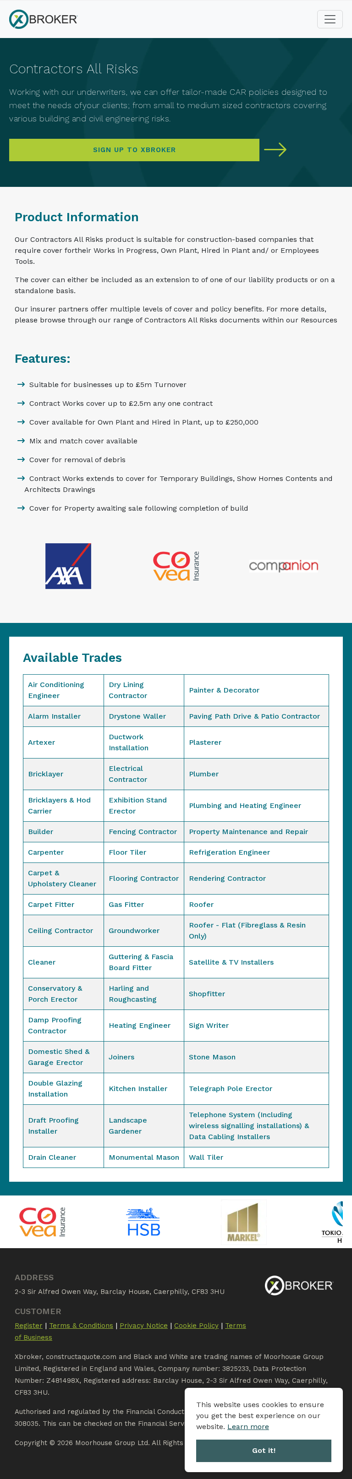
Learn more (248, 1426)
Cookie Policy (196, 1325)
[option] (104, 1221)
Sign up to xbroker (134, 150)
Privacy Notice (144, 1325)
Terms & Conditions (81, 1325)
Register (29, 1325)
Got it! (263, 1450)
